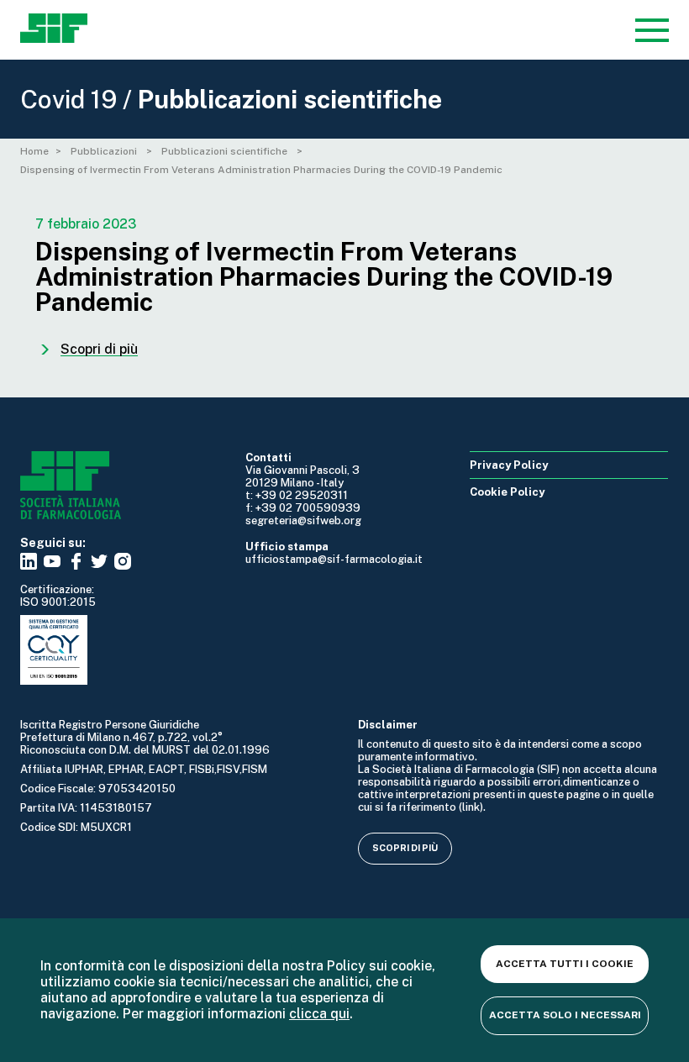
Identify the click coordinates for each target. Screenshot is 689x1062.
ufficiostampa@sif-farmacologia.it (334, 559)
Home (34, 151)
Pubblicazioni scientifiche (225, 151)
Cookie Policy (507, 492)
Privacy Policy (509, 465)
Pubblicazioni (105, 151)
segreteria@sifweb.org (303, 520)
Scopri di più (405, 848)
